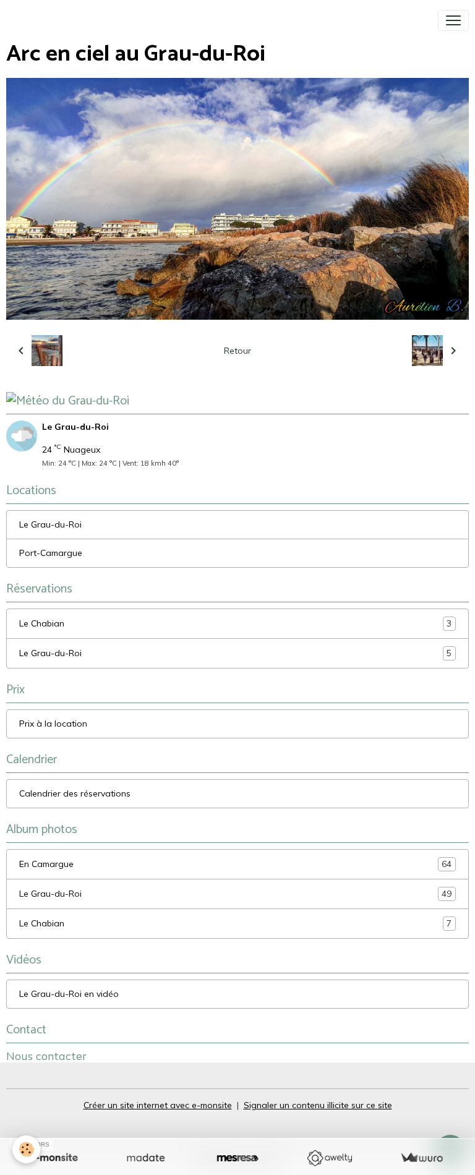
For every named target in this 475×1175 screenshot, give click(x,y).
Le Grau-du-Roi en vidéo (69, 993)
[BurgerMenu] (453, 20)
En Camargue (235, 864)
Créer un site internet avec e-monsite (157, 1105)
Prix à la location (53, 723)
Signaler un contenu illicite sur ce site (318, 1105)
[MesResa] (238, 1158)
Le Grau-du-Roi (50, 524)
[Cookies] (26, 1149)
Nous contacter (46, 1055)
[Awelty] (329, 1158)
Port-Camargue (50, 552)
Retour (237, 350)
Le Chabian (235, 624)
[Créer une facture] (421, 1158)
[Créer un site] (53, 1158)
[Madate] (146, 1158)
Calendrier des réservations (75, 793)
